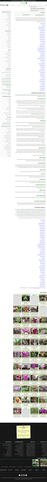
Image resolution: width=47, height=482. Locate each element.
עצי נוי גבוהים (9, 154)
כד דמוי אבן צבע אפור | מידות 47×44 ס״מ (16, 449)
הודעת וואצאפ (23, 434)
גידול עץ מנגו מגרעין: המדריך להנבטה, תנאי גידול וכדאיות (7, 123)
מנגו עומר (21, 444)
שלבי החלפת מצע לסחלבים (39, 14)
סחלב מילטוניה (42, 72)
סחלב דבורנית (42, 54)
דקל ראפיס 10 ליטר (8, 70)
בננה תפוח (9, 66)
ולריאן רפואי (44, 450)
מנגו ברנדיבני (9, 34)
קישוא (10, 111)
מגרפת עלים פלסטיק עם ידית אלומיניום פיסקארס (27, 449)
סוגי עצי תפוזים (8, 453)
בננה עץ (9, 64)
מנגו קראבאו (9, 45)
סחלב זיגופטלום (42, 65)
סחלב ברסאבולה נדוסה (41, 48)
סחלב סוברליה (42, 75)
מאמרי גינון (19, 5)
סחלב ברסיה (42, 53)
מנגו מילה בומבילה (8, 19)
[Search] (46, 5)
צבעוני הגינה (44, 454)
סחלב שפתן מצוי (42, 89)
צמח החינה (44, 449)
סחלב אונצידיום (42, 32)
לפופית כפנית (9, 107)
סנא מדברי (9, 100)
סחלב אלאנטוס (42, 35)
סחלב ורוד (9, 446)
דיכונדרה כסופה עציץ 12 (19, 450)
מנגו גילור (9, 36)
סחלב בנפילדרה (42, 44)
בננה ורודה (9, 55)
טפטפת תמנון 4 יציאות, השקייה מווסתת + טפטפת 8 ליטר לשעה (6, 81)
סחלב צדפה (42, 84)
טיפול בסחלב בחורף (17, 295)
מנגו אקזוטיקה (9, 13)
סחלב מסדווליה (42, 74)
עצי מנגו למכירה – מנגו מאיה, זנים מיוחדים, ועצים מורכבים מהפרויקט (6, 126)
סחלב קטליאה (42, 88)
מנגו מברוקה (9, 40)
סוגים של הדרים (8, 132)
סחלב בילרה (42, 42)
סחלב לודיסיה (42, 67)
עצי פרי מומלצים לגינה (7, 141)
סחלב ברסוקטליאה (41, 51)
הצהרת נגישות (3, 470)
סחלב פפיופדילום (41, 81)
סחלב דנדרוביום (42, 56)
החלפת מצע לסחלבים (8, 137)
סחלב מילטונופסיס (41, 70)
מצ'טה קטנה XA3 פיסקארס (30, 454)
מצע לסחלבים (42, 306)
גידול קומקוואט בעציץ (8, 148)
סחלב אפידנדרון (42, 39)
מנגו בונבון (9, 15)
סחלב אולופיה (42, 30)
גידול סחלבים (34, 295)
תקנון (30, 470)
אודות (43, 470)
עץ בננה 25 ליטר (8, 74)
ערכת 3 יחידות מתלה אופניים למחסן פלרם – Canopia (26, 453)
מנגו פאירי (9, 43)
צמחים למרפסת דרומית (7, 135)
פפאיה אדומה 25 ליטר (19, 445)
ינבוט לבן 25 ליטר (20, 451)
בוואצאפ (23, 0)
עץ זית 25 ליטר (20, 453)
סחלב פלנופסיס (42, 79)
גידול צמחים (24, 5)
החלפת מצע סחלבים (26, 14)
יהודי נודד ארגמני (8, 114)
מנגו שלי (9, 47)
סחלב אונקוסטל (42, 34)
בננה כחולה (9, 59)
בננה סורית (9, 62)
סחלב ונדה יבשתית (41, 63)
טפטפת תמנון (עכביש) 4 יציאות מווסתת (28, 444)
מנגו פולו (9, 26)
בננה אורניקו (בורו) (8, 53)
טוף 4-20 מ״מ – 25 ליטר (19, 446)
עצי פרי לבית (9, 450)
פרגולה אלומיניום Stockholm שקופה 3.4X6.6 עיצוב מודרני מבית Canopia (6, 84)
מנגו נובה (9, 23)
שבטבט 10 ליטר (8, 87)
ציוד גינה (38, 5)
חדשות (36, 470)
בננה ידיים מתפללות (8, 57)
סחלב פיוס (42, 77)
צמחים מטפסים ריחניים (7, 146)
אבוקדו (10, 102)
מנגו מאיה (9, 38)
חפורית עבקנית (44, 455)
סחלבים (25, 408)
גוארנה (10, 105)
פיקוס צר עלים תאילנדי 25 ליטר (6, 72)
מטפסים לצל (9, 152)
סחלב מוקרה (42, 68)
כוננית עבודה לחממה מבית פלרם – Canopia (6, 94)
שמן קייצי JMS (9, 139)
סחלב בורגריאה (42, 41)
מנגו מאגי (9, 17)
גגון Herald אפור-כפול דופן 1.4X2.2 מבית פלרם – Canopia (6, 79)
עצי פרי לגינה (9, 128)
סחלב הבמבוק (42, 60)
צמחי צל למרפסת (17, 416)
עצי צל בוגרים (9, 451)
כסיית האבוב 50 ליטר (19, 447)
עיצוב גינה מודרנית (8, 119)
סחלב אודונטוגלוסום (41, 27)
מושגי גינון (23, 470)
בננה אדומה (9, 51)
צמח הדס (21, 455)
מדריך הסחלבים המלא (36, 287)
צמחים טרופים (9, 150)
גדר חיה (9, 130)
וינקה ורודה (9, 98)
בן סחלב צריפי (42, 23)
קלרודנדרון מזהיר (8, 109)
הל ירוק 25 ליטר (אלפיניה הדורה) (18, 454)
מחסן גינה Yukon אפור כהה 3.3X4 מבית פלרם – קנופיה (26, 455)
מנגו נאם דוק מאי (8, 42)
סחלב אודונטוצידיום (41, 28)
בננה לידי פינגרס (8, 61)
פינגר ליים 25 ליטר (8, 76)
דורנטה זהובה (44, 447)
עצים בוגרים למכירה (8, 455)
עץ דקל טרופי (9, 121)
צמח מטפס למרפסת (8, 447)
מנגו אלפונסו (9, 32)
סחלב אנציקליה (42, 37)
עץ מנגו (29, 5)
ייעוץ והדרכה (12, 5)
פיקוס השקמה (44, 444)
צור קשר (17, 470)
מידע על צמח (39, 6)
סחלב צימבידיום (42, 86)
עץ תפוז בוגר (9, 449)
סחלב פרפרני (42, 82)
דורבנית (9, 103)
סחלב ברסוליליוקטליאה (41, 49)
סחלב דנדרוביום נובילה (41, 58)
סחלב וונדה (42, 61)
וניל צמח (43, 25)
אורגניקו (43, 6)
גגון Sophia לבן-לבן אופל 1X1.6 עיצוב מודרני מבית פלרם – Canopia (6, 90)
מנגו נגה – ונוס (9, 21)
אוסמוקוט (9, 143)
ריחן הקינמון (44, 445)
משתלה (34, 5)
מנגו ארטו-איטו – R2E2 (7, 113)
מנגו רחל (9, 28)
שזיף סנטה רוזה (43, 451)
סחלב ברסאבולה (42, 46)
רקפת (45, 453)
